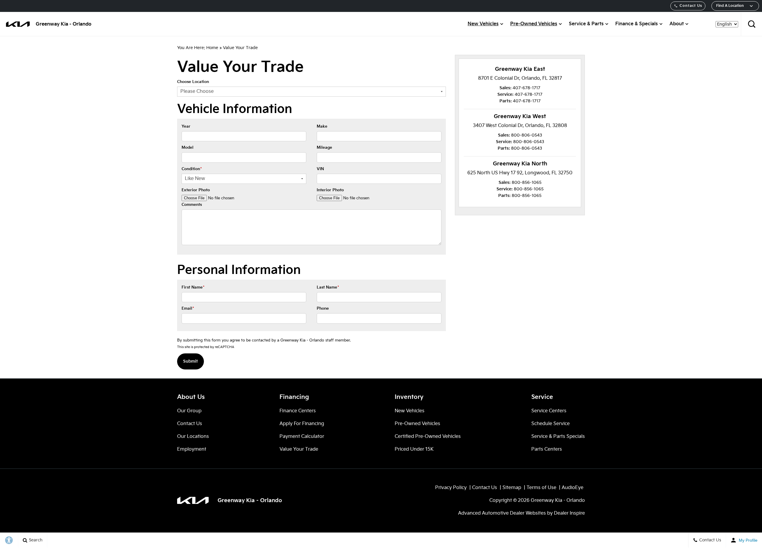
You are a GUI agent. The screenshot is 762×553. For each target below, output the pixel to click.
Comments (192, 204)
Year (186, 126)
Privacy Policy (451, 488)
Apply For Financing (301, 424)
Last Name (328, 287)
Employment (191, 449)
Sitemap (511, 488)
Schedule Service (550, 424)
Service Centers (548, 411)
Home (212, 47)
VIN (320, 169)
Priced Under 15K (414, 449)
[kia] (18, 24)
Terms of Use (541, 488)
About (676, 24)
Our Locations (193, 436)
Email (188, 308)
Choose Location (193, 81)
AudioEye (572, 488)
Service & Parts (586, 24)
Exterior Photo (196, 190)
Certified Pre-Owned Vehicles (428, 436)
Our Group (189, 411)
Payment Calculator (301, 436)
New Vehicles (483, 24)
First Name (193, 287)
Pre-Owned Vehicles (533, 24)
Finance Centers (297, 411)
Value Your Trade (298, 449)
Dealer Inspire (569, 513)
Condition (192, 169)
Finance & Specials (636, 24)
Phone (323, 308)
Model (187, 147)
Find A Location (730, 6)
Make (322, 126)
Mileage (324, 147)
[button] (751, 24)
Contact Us (691, 6)
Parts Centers (546, 449)
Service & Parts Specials (558, 436)
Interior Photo (330, 190)
